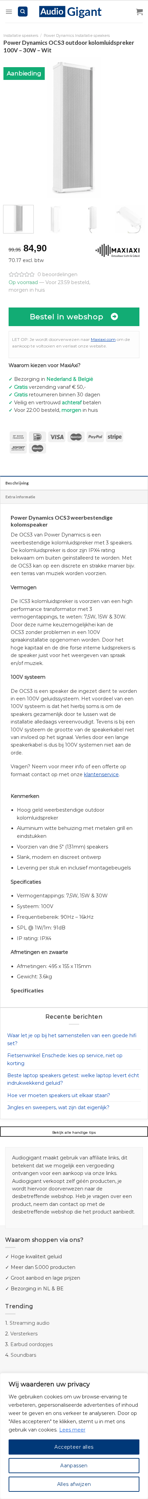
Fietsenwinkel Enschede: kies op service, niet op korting (65, 1059)
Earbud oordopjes (31, 1344)
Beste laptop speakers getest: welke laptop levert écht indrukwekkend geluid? (73, 1079)
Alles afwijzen (74, 1484)
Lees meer (72, 1430)
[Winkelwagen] (139, 11)
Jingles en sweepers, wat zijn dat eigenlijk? (58, 1107)
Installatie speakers (20, 35)
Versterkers (24, 1334)
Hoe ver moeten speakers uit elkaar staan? (58, 1095)
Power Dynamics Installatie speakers (77, 35)
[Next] (133, 127)
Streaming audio (30, 1323)
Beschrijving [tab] (17, 483)
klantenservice (101, 774)
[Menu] (8, 12)
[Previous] (15, 127)
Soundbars (23, 1355)
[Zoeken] (23, 12)
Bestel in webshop (67, 316)
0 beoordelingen (57, 274)
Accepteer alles (73, 1447)
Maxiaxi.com (103, 339)
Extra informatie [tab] (20, 497)
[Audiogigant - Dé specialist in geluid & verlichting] (74, 11)
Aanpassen (74, 1465)
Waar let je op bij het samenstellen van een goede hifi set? (72, 1039)
